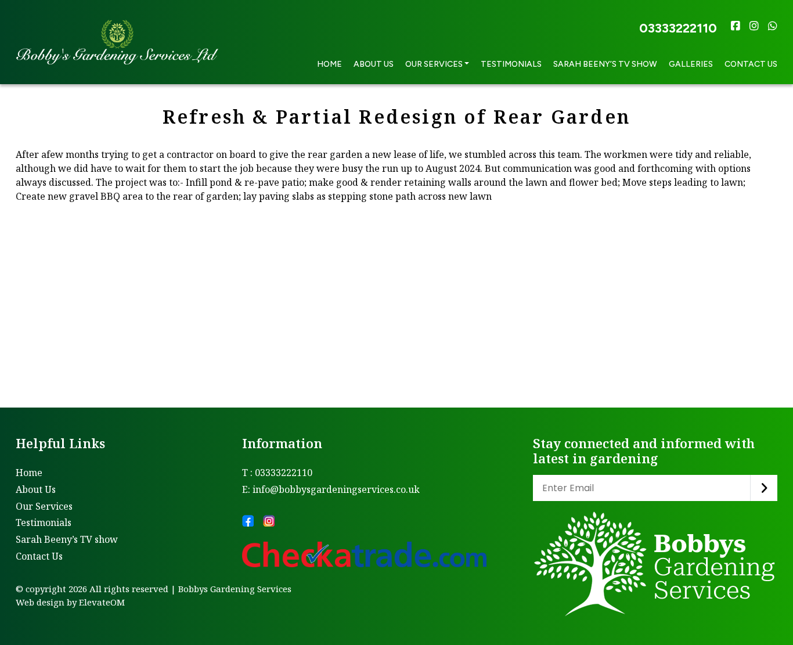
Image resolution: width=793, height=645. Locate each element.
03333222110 (678, 28)
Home (329, 64)
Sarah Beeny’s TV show (605, 64)
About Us (374, 64)
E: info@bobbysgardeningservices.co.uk (331, 489)
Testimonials (511, 64)
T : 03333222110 (277, 472)
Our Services (44, 506)
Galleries (691, 64)
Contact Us (750, 64)
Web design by (46, 602)
